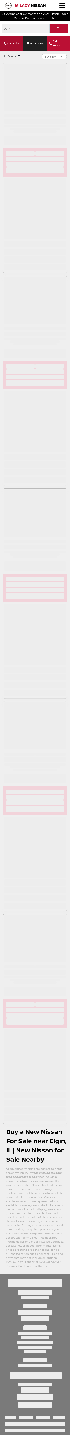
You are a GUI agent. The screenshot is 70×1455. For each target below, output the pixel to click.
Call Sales (13, 43)
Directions (36, 43)
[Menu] (62, 5)
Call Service (57, 43)
